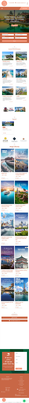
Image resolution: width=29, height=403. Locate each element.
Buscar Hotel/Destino (5, 33)
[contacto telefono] (12, 317)
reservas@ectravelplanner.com (15, 320)
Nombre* (16, 353)
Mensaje (16, 362)
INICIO (22, 378)
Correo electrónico (17, 356)
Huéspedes (3, 36)
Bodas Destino (22, 384)
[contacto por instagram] (27, 4)
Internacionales (21, 380)
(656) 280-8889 (15, 317)
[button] (8, 38)
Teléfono (16, 359)
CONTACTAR (14, 25)
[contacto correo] (9, 320)
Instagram (8, 390)
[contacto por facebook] (27, 2)
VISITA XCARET (5, 128)
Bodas (22, 379)
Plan (15, 36)
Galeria (22, 385)
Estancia (16, 33)
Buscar (14, 40)
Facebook (8, 389)
